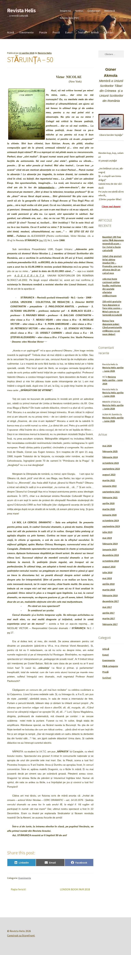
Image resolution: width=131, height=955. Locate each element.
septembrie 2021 (111, 491)
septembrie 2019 (111, 526)
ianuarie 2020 (109, 514)
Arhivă (95, 32)
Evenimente (26, 32)
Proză (56, 32)
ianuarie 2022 (109, 485)
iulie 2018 (107, 572)
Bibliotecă (109, 10)
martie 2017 (108, 618)
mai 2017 (107, 607)
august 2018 (108, 566)
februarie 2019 (110, 543)
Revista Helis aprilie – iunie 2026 (112, 369)
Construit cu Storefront (21, 935)
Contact (109, 32)
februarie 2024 (110, 457)
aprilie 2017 (108, 612)
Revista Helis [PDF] (69, 17)
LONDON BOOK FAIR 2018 (75, 889)
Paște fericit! (18, 889)
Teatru (82, 32)
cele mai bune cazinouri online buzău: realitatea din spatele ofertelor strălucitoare (111, 287)
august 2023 (108, 474)
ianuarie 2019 (109, 549)
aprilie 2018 (108, 583)
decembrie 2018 (110, 555)
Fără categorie (110, 666)
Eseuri (68, 32)
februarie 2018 (110, 595)
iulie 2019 (107, 532)
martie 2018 (108, 589)
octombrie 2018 (110, 560)
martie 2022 (108, 480)
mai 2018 (107, 578)
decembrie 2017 (110, 601)
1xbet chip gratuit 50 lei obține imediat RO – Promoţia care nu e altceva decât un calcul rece (112, 265)
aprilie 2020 (108, 503)
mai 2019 (107, 537)
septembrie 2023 (111, 468)
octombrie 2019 (110, 520)
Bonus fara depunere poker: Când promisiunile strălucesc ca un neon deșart (112, 327)
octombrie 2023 (110, 462)
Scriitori (79, 10)
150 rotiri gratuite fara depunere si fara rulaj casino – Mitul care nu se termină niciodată (112, 308)
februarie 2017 (110, 624)
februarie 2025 (110, 451)
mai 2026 (107, 445)
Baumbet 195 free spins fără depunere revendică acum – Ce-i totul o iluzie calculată (113, 243)
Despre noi (65, 10)
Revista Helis (21, 10)
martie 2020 (108, 509)
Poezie (43, 32)
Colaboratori (94, 10)
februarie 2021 (110, 497)
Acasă (10, 32)
